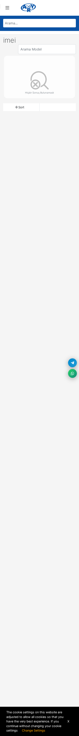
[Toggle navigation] (7, 7)
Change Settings (33, 730)
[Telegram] (72, 362)
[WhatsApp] (72, 373)
